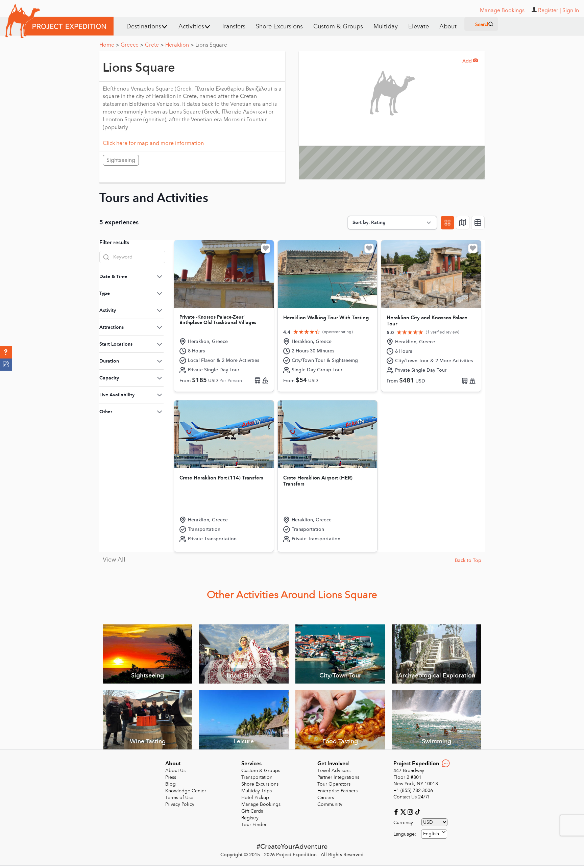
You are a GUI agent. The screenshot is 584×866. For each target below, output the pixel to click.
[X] (404, 811)
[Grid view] (447, 222)
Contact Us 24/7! (411, 797)
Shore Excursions (279, 26)
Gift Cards (252, 811)
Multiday (385, 26)
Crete (154, 45)
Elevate (418, 26)
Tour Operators (333, 784)
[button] (6, 352)
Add (470, 61)
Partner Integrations (338, 777)
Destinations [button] (143, 26)
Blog (170, 784)
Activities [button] (191, 26)
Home (109, 45)
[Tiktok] (417, 811)
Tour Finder (254, 824)
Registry (250, 818)
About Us (175, 770)
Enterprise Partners (337, 791)
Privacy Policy (179, 804)
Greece (132, 45)
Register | (549, 10)
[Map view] (462, 222)
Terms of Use (179, 797)
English (431, 834)
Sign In (570, 10)
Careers (325, 797)
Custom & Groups (338, 26)
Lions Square (211, 45)
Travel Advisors (333, 770)
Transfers (233, 26)
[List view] (478, 222)
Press (170, 777)
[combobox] (434, 834)
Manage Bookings (261, 804)
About (448, 26)
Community (329, 804)
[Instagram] (411, 811)
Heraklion (179, 45)
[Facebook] (396, 811)
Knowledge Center (185, 791)
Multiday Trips (256, 791)
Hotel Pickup (255, 797)
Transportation (256, 777)
